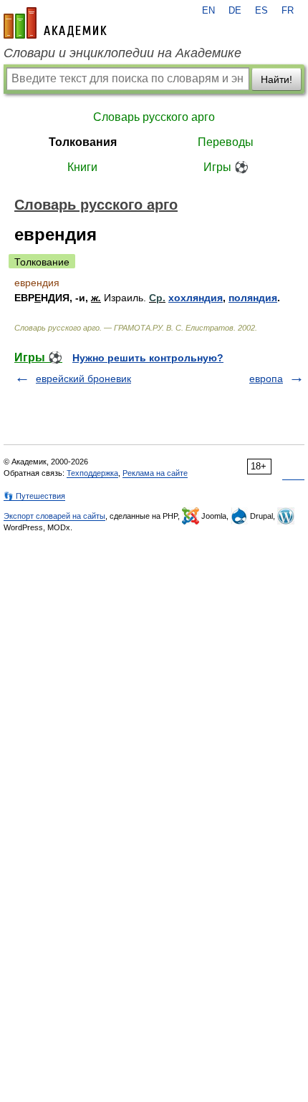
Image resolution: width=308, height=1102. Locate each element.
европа (266, 378)
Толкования (83, 142)
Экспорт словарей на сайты (54, 516)
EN (208, 11)
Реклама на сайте (155, 473)
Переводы (226, 142)
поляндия (252, 297)
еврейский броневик (83, 378)
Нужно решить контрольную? (147, 358)
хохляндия (195, 297)
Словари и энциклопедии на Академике (122, 53)
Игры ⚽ (226, 167)
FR (287, 11)
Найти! (276, 79)
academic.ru (55, 23)
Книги (82, 167)
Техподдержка (92, 473)
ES (261, 11)
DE (234, 11)
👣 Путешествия (34, 496)
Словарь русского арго (154, 117)
